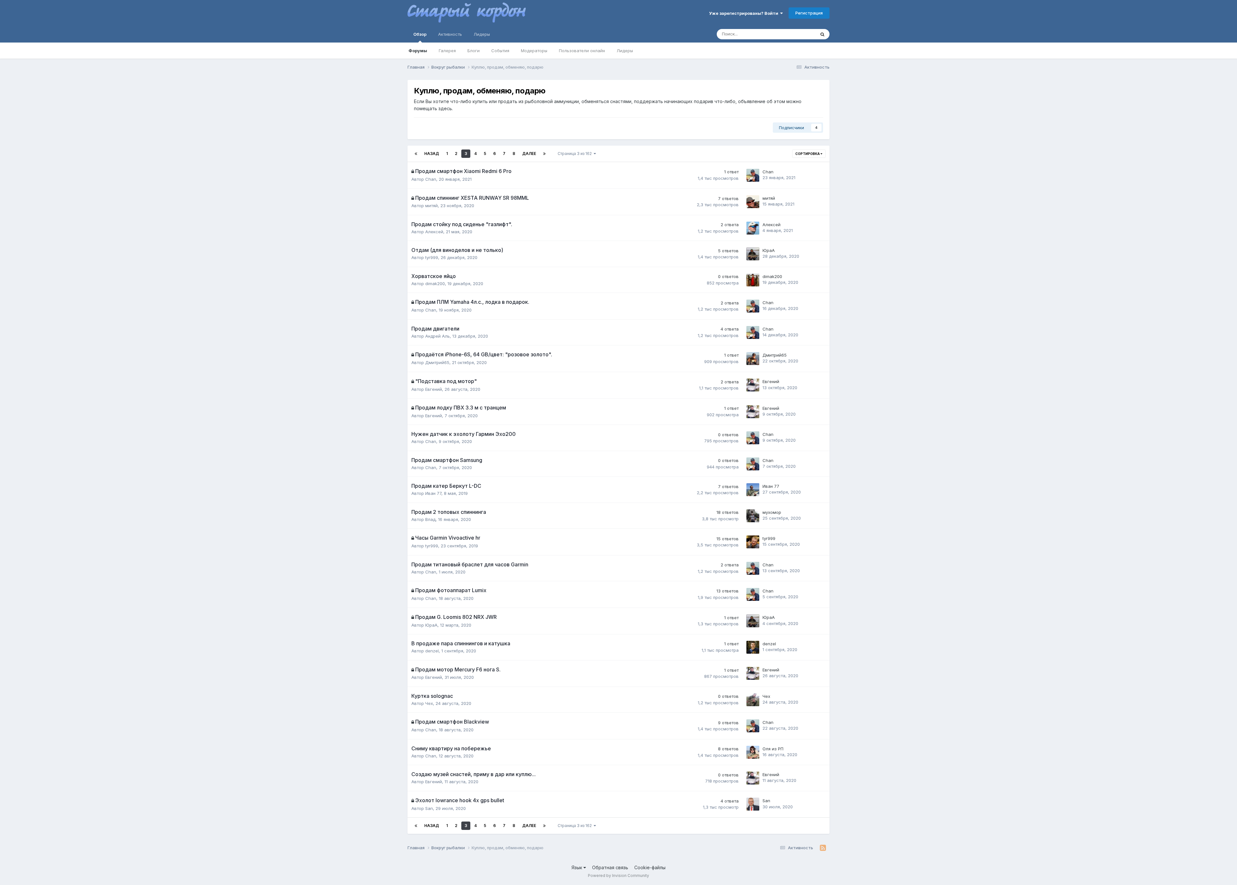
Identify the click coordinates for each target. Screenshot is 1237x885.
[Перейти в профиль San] (752, 804)
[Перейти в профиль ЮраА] (752, 253)
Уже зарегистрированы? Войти (744, 13)
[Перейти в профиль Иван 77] (752, 489)
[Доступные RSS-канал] (822, 847)
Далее (529, 153)
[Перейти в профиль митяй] (752, 201)
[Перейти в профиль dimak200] (752, 280)
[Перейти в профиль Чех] (752, 699)
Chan (430, 179)
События (500, 50)
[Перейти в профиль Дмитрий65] (752, 358)
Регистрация (809, 12)
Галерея (447, 50)
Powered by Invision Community (618, 875)
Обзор (420, 34)
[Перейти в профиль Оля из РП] (752, 752)
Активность (450, 34)
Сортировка (807, 154)
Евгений (433, 389)
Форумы (417, 50)
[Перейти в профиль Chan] (752, 175)
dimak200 (435, 283)
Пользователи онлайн (582, 50)
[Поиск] (822, 34)
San (429, 808)
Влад (430, 519)
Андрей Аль (437, 336)
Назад (431, 153)
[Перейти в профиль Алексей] (752, 228)
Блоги (473, 50)
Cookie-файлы (650, 867)
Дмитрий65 (437, 362)
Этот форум (795, 34)
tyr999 (431, 257)
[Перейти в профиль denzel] (752, 647)
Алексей (434, 231)
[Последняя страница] (544, 153)
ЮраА (768, 250)
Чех (429, 703)
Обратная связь (610, 867)
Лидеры (625, 50)
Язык (577, 867)
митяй (431, 205)
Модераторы (534, 50)
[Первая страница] (415, 153)
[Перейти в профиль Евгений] (752, 385)
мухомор (771, 512)
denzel (432, 650)
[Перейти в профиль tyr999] (752, 541)
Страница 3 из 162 (576, 153)
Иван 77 (433, 493)
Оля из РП (772, 748)
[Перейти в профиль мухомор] (752, 515)
